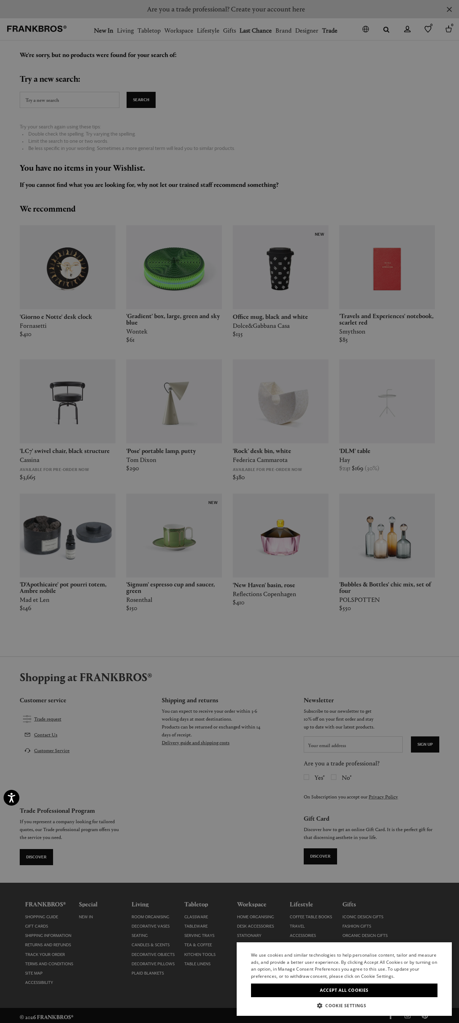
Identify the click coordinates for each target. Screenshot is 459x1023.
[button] (344, 1005)
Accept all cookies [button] (344, 990)
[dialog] (229, 511)
